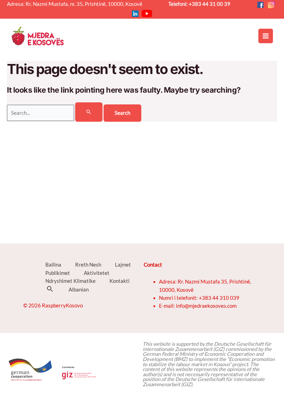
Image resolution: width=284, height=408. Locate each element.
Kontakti (119, 281)
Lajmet (123, 265)
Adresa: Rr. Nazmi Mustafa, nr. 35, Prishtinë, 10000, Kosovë (77, 4)
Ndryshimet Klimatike (70, 281)
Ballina (53, 265)
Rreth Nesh (88, 265)
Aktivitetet (96, 273)
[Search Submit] (89, 112)
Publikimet (57, 273)
